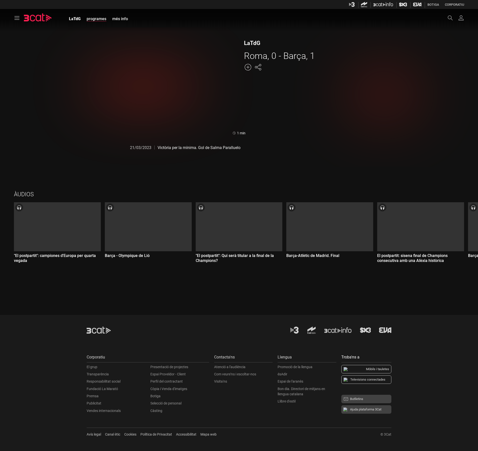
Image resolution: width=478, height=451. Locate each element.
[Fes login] (461, 18)
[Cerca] (452, 18)
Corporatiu (454, 4)
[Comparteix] (258, 67)
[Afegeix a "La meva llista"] (248, 67)
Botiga (433, 4)
